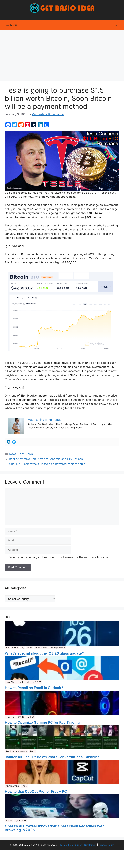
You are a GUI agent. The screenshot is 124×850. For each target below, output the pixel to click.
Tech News (25, 454)
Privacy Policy (106, 844)
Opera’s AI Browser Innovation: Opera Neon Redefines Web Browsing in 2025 (55, 828)
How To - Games (25, 716)
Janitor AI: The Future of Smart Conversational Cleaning (52, 757)
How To (10, 682)
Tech (29, 647)
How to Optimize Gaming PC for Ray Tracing (42, 722)
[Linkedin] (8, 442)
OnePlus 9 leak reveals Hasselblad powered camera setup (47, 463)
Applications (12, 785)
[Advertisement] (62, 54)
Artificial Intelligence (16, 751)
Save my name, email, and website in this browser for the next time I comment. (59, 557)
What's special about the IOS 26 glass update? (44, 653)
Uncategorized (57, 647)
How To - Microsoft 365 (28, 682)
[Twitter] (14, 442)
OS (22, 647)
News (13, 454)
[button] (116, 25)
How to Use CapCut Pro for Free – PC (36, 791)
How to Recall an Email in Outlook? (34, 688)
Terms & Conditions (71, 844)
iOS (8, 647)
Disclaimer (90, 844)
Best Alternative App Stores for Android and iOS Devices (46, 458)
